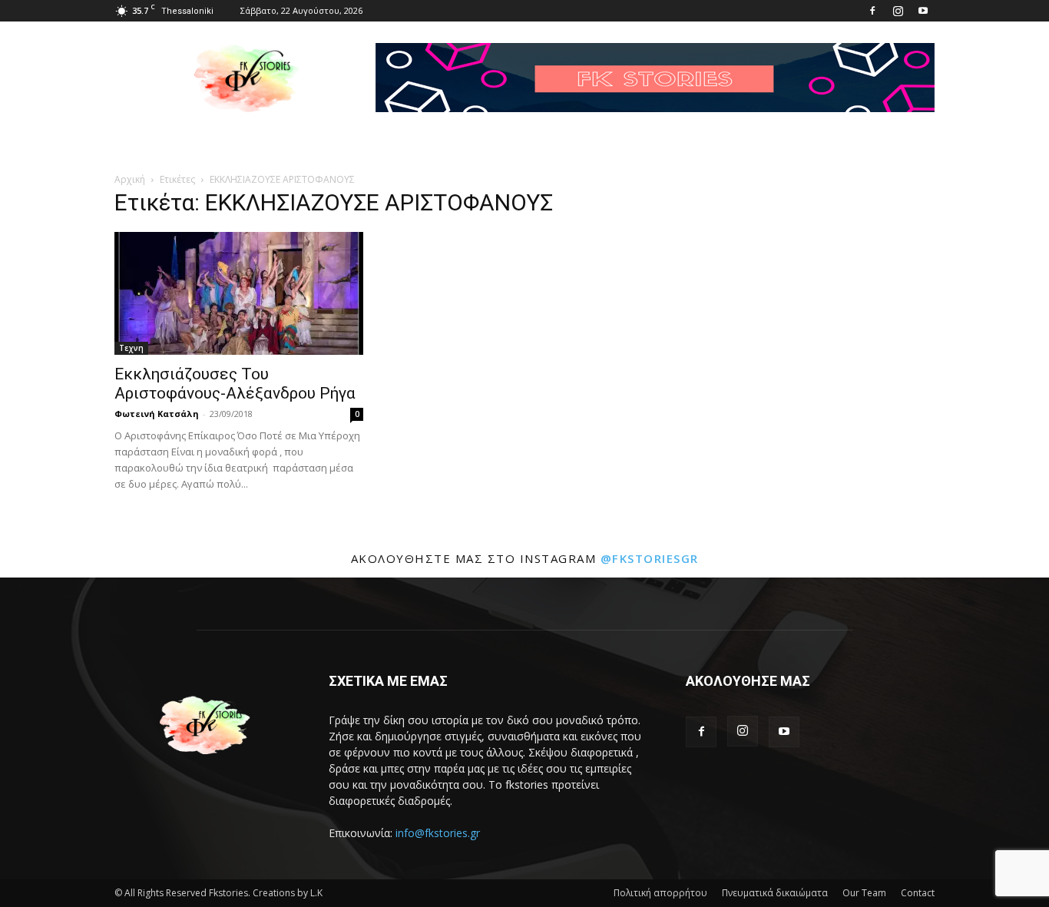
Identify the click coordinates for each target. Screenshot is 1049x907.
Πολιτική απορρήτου (660, 892)
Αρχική (129, 179)
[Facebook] (872, 11)
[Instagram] (897, 11)
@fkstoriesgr (650, 558)
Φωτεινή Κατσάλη (156, 413)
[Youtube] (923, 11)
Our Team (864, 892)
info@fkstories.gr (437, 833)
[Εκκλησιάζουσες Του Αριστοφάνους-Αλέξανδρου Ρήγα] (238, 293)
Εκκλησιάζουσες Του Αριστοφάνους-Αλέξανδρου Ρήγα (235, 383)
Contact (918, 892)
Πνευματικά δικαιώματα (775, 892)
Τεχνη (131, 348)
